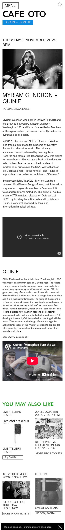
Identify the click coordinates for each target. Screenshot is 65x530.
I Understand (60, 527)
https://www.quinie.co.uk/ (15, 337)
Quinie (10, 272)
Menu (10, 6)
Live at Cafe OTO (46, 508)
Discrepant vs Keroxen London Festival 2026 (47, 445)
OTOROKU (41, 474)
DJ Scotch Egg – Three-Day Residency (14, 505)
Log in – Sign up (17, 22)
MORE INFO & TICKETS (49, 454)
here (49, 527)
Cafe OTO (24, 14)
